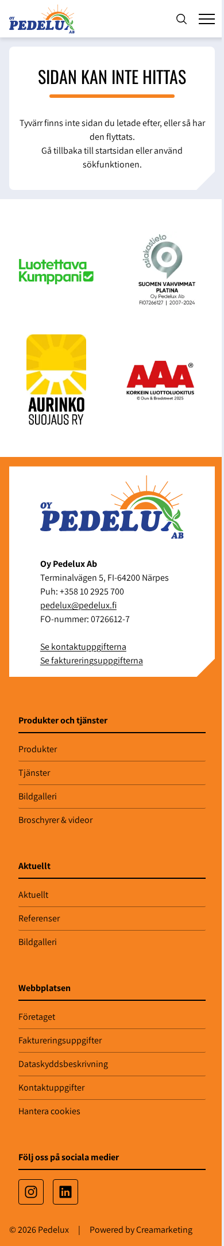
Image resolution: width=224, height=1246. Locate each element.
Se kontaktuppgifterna (83, 647)
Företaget (36, 1017)
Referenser (39, 918)
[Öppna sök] (181, 19)
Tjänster (34, 773)
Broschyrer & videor (55, 820)
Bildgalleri (37, 796)
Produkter (37, 749)
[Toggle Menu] (206, 19)
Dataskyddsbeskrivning (63, 1064)
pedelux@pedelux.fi (78, 605)
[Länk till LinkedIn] (65, 1192)
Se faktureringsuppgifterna (91, 660)
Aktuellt (33, 895)
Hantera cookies (49, 1111)
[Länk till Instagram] (31, 1192)
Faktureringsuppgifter (60, 1040)
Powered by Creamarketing (141, 1230)
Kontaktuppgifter (51, 1087)
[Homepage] (44, 18)
